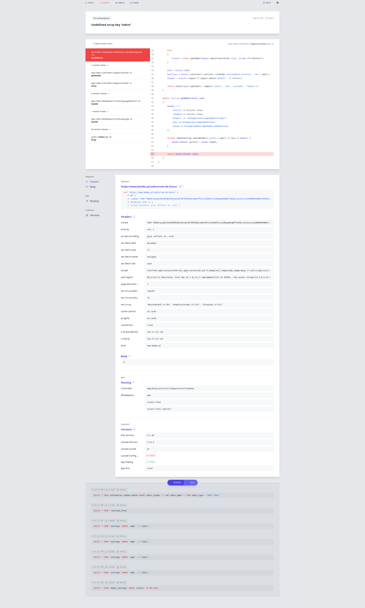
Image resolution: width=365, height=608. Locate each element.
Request (90, 177)
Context (90, 210)
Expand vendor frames (103, 43)
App (87, 196)
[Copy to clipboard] (270, 192)
